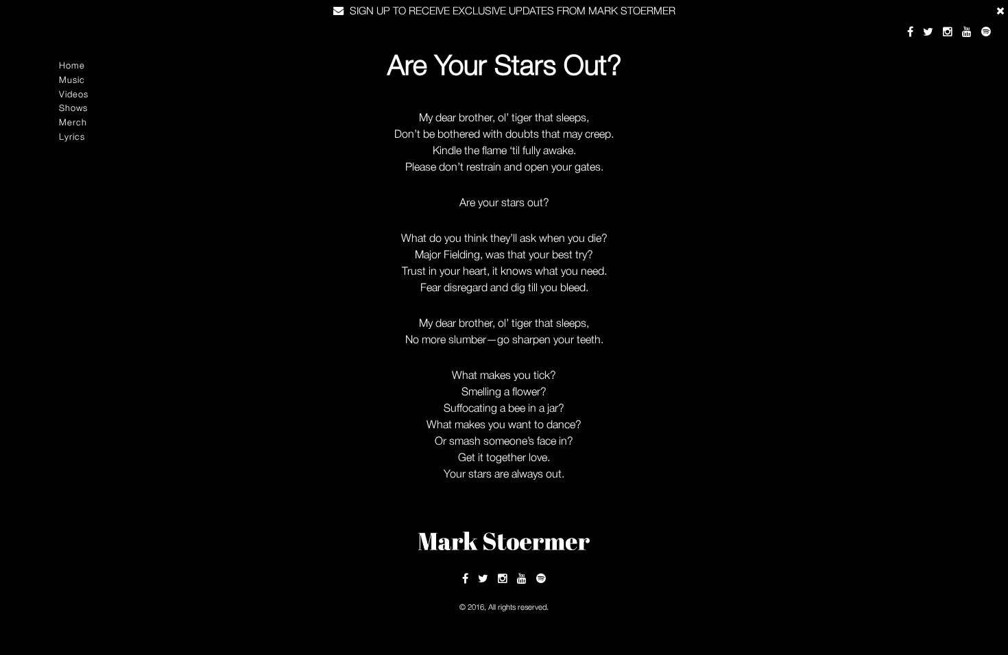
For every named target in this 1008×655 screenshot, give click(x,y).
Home (72, 65)
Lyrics (72, 137)
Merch (73, 122)
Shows (73, 108)
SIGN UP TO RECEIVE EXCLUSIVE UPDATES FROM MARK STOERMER (511, 10)
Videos (73, 94)
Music (72, 80)
